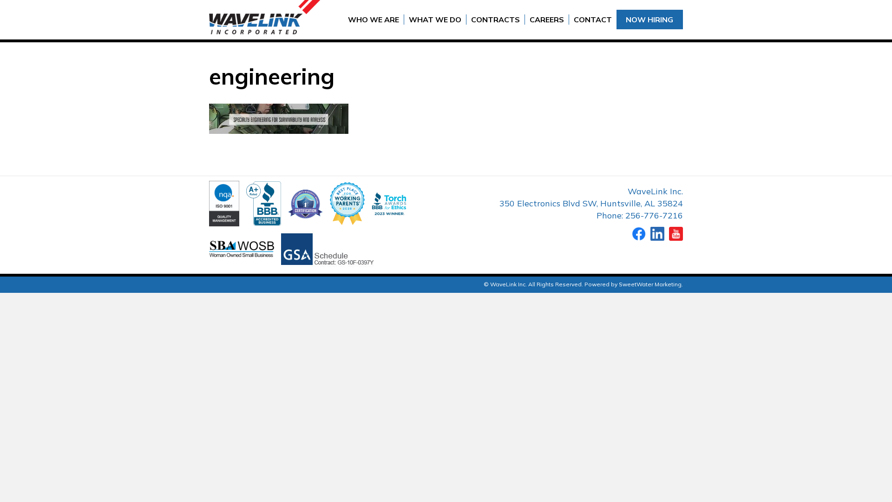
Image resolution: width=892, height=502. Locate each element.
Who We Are (373, 19)
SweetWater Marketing (650, 284)
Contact (593, 19)
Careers (547, 19)
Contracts (495, 19)
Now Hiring (649, 19)
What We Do (435, 19)
